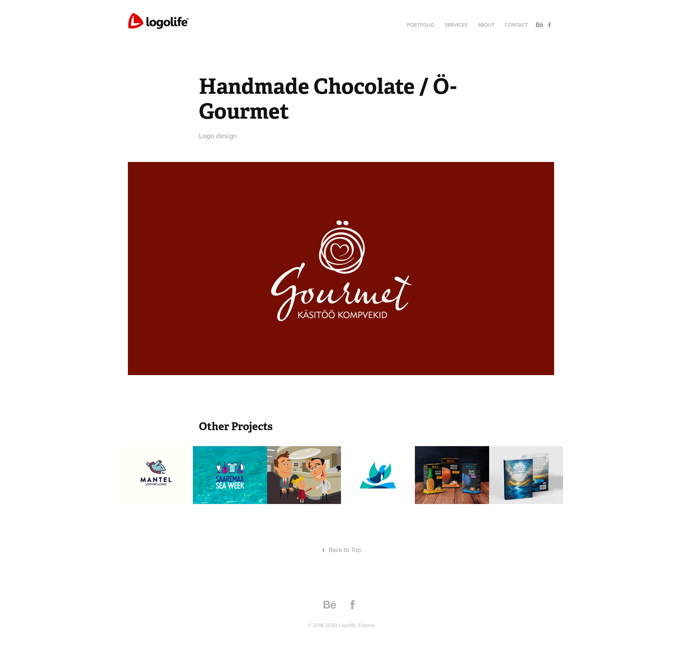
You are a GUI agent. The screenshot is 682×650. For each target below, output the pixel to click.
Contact (516, 24)
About (486, 24)
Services (456, 24)
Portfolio (420, 24)
